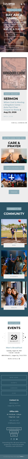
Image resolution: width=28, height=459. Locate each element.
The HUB (14, 432)
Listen (11, 116)
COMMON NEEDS (14, 429)
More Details (13, 358)
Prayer (14, 192)
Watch (6, 116)
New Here (14, 377)
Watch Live (14, 47)
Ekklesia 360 (21, 456)
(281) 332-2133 (14, 420)
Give (14, 393)
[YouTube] (17, 439)
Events (14, 383)
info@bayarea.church (14, 423)
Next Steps (14, 41)
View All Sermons (18, 122)
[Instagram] (14, 439)
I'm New (14, 34)
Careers (14, 388)
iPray (14, 435)
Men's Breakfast (14, 348)
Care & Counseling (14, 168)
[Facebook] (11, 439)
